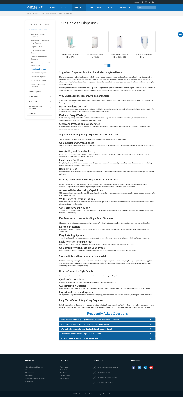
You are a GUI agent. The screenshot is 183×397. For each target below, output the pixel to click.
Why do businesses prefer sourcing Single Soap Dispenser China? (106, 329)
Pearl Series (64, 367)
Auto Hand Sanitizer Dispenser (38, 35)
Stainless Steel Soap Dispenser (38, 85)
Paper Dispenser (35, 92)
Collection (95, 7)
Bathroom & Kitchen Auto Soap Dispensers (40, 42)
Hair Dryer (33, 101)
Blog (110, 7)
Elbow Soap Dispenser (38, 80)
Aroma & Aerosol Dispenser (35, 107)
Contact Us (124, 7)
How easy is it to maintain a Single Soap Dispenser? (106, 334)
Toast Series (64, 373)
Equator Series (65, 375)
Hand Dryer (33, 96)
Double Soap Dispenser (39, 73)
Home (52, 7)
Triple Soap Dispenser (38, 76)
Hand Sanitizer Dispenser (49, 13)
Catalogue (136, 2)
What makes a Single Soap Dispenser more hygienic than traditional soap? (106, 319)
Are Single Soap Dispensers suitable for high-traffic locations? (106, 324)
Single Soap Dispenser (38, 69)
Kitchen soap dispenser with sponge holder (40, 64)
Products (79, 7)
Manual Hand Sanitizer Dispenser (39, 58)
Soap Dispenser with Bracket (38, 52)
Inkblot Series (64, 378)
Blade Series (64, 370)
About (64, 7)
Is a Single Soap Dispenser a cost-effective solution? (106, 338)
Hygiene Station (36, 47)
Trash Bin (32, 113)
